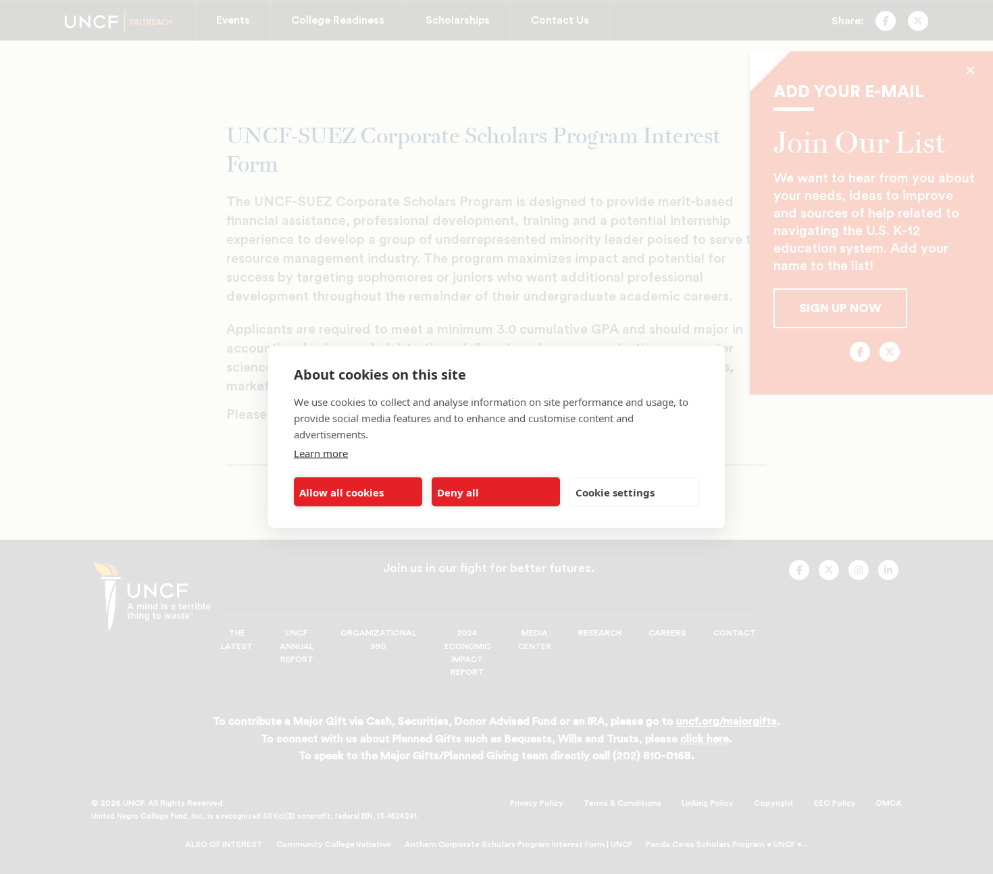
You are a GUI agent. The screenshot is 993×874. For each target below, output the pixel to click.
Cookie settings (615, 491)
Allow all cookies (341, 491)
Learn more (321, 453)
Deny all (458, 491)
